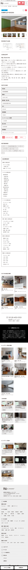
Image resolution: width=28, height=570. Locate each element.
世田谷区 (6, 180)
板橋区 (13, 146)
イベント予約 (7, 567)
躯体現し (6, 249)
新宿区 (6, 178)
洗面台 (6, 228)
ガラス (6, 247)
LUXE (12, 148)
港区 (5, 183)
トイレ (22, 150)
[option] (14, 24)
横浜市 (6, 189)
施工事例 (9, 6)
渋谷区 (6, 176)
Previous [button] (2, 34)
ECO (4, 10)
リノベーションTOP (4, 6)
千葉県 (5, 192)
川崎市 (6, 190)
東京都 (10, 146)
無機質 (6, 206)
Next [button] (26, 34)
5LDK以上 (6, 264)
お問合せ (21, 567)
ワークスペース (7, 226)
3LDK (5, 260)
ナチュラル (16, 148)
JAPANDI (6, 211)
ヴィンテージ (7, 202)
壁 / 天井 (18, 150)
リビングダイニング (8, 221)
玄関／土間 (7, 230)
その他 (5, 196)
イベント (5, 558)
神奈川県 (6, 187)
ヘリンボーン (7, 245)
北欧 (5, 204)
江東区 (6, 185)
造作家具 (6, 232)
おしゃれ (8, 148)
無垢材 (6, 238)
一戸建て (5, 166)
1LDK (5, 257)
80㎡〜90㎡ (18, 146)
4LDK (5, 262)
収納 (15, 150)
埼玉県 (5, 194)
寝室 (5, 224)
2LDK (5, 259)
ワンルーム (6, 255)
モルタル (6, 242)
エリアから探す (4, 509)
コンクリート (7, 243)
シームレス (6, 207)
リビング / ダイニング (5, 150)
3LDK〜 (22, 146)
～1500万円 (4, 148)
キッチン (11, 150)
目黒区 (6, 181)
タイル (3, 152)
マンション (6, 146)
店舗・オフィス (7, 168)
